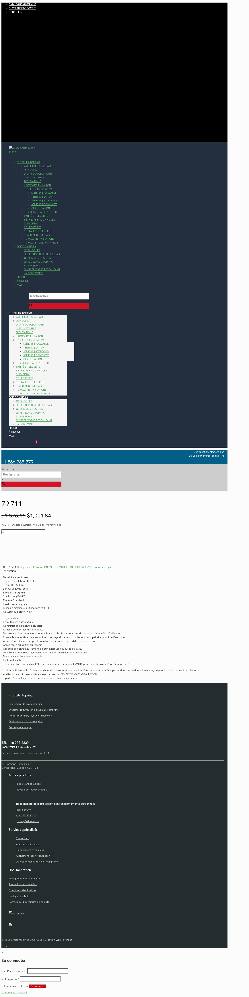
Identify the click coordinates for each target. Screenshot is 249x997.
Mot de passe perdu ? (14, 992)
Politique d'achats (19, 896)
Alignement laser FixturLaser (33, 855)
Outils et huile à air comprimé (26, 721)
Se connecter (37, 986)
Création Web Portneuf (58, 939)
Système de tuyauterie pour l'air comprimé (34, 709)
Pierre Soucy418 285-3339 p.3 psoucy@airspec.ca (27, 815)
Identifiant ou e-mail (14, 971)
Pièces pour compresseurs (31, 789)
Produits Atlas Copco (28, 783)
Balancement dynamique (30, 850)
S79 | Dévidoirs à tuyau (98, 567)
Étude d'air (22, 838)
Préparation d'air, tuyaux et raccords (30, 715)
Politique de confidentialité (24, 878)
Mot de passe (10, 979)
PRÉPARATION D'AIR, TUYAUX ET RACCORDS (58, 567)
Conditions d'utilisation (22, 890)
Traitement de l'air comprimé (26, 704)
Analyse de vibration (28, 844)
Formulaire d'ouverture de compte (29, 901)
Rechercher (35, 291)
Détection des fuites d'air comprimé (37, 861)
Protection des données (23, 884)
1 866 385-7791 (20, 462)
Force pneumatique (20, 727)
